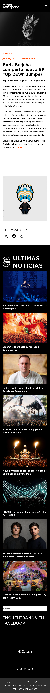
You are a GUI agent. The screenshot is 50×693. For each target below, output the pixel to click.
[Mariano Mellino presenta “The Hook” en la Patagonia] (25, 286)
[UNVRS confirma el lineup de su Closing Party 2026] (25, 492)
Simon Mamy (28, 58)
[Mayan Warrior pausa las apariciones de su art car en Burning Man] (25, 451)
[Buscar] (43, 608)
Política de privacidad (35, 686)
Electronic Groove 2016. (21, 682)
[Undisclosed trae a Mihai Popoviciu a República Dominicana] (25, 368)
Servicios (17, 686)
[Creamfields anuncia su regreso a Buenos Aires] (25, 327)
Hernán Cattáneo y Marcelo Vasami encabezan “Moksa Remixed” (22, 555)
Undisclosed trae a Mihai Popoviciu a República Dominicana (23, 390)
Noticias (7, 53)
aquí (20, 147)
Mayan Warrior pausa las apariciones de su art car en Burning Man (25, 472)
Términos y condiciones (25, 689)
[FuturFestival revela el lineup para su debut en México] (25, 410)
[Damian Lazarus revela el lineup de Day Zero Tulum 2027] (25, 575)
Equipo (6, 686)
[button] (46, 6)
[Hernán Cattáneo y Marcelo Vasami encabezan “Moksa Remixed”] (25, 534)
